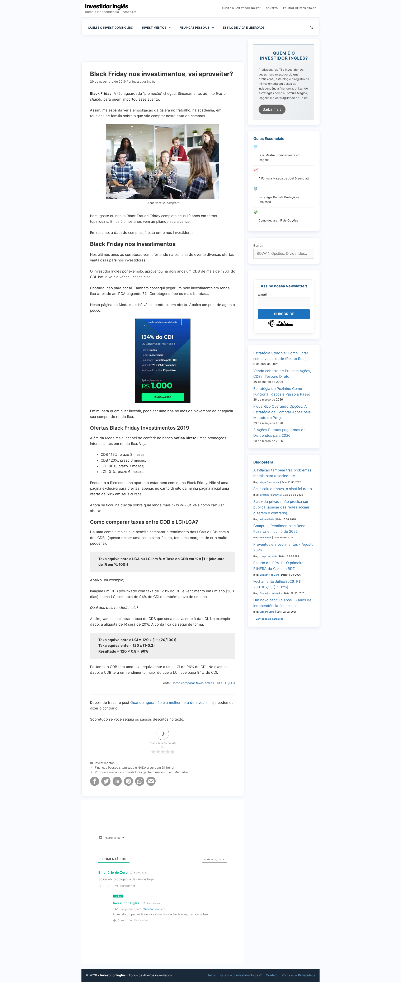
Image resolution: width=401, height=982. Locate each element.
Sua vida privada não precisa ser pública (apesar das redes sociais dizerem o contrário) (281, 507)
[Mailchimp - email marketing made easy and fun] (281, 326)
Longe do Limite (268, 556)
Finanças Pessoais (194, 27)
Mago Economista (269, 482)
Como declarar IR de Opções (278, 220)
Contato (272, 8)
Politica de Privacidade (299, 8)
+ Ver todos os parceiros (268, 618)
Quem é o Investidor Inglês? (241, 8)
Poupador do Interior (271, 593)
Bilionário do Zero (113, 872)
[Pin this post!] (128, 784)
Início (212, 975)
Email (262, 294)
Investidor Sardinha (270, 495)
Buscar (259, 245)
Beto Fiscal (266, 537)
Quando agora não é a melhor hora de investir (168, 702)
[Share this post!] (94, 784)
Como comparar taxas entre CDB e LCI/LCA (203, 683)
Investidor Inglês (106, 6)
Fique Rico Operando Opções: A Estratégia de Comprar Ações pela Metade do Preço (282, 412)
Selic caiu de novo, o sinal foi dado (282, 489)
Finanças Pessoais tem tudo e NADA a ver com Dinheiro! (134, 767)
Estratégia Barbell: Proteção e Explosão (279, 199)
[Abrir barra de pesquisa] (311, 27)
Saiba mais (272, 109)
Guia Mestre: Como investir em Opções (279, 157)
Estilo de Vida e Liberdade (244, 27)
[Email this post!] (151, 784)
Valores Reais (267, 519)
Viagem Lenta (267, 612)
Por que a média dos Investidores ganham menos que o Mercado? (141, 772)
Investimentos (154, 27)
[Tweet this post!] (105, 784)
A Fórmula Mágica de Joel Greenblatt (284, 178)
